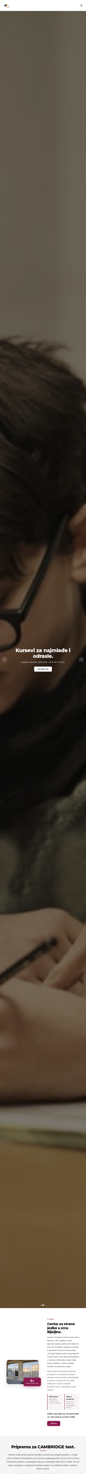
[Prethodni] (4, 659)
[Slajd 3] (44, 1305)
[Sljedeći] (81, 659)
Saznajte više (43, 669)
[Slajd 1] (40, 1305)
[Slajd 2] (42, 1305)
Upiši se (54, 1423)
